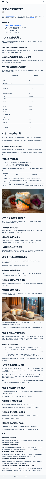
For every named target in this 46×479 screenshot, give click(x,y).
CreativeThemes (21, 477)
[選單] (43, 1)
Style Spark (6, 2)
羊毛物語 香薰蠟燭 (10, 16)
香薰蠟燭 (32, 17)
